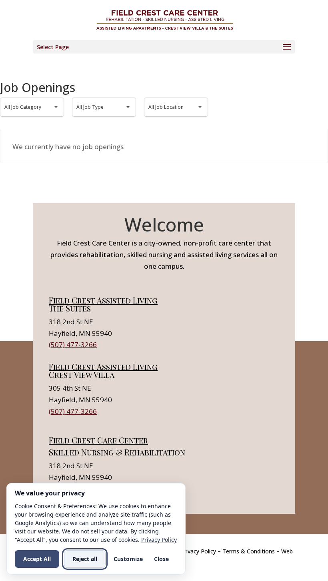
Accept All (37, 559)
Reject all (84, 559)
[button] (164, 47)
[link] (165, 19)
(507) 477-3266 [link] (73, 344)
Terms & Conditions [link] (248, 551)
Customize (128, 559)
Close (161, 559)
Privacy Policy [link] (198, 551)
